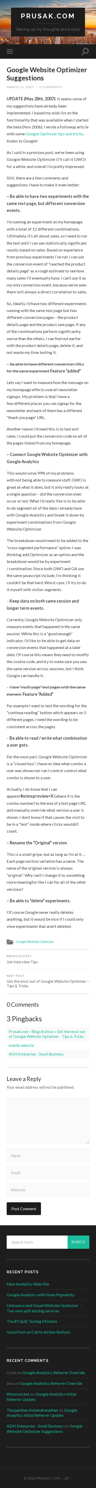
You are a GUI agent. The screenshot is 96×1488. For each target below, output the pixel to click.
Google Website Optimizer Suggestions (47, 74)
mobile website (21, 1045)
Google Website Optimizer (35, 942)
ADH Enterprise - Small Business (36, 1054)
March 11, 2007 (20, 87)
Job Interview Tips (22, 959)
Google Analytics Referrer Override (53, 1372)
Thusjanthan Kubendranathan (32, 1410)
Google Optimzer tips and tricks (54, 133)
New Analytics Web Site (28, 1283)
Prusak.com (48, 16)
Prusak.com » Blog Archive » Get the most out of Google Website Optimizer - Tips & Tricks (47, 1034)
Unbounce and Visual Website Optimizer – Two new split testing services (44, 1308)
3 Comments (50, 87)
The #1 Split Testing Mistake (32, 1321)
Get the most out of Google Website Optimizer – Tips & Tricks (48, 981)
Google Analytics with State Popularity (40, 1294)
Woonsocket (18, 1393)
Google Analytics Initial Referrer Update (42, 1413)
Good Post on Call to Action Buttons (38, 1331)
